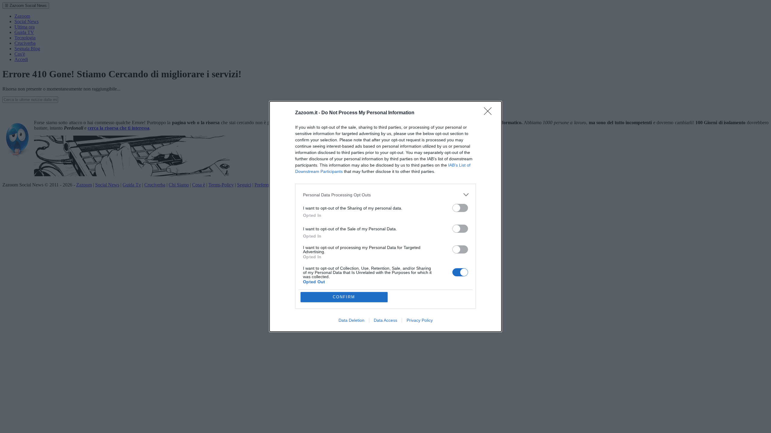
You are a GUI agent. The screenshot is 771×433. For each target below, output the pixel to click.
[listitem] (385, 195)
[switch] (460, 208)
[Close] (489, 113)
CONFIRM (344, 297)
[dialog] (385, 216)
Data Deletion (351, 320)
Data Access (385, 320)
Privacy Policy (420, 320)
